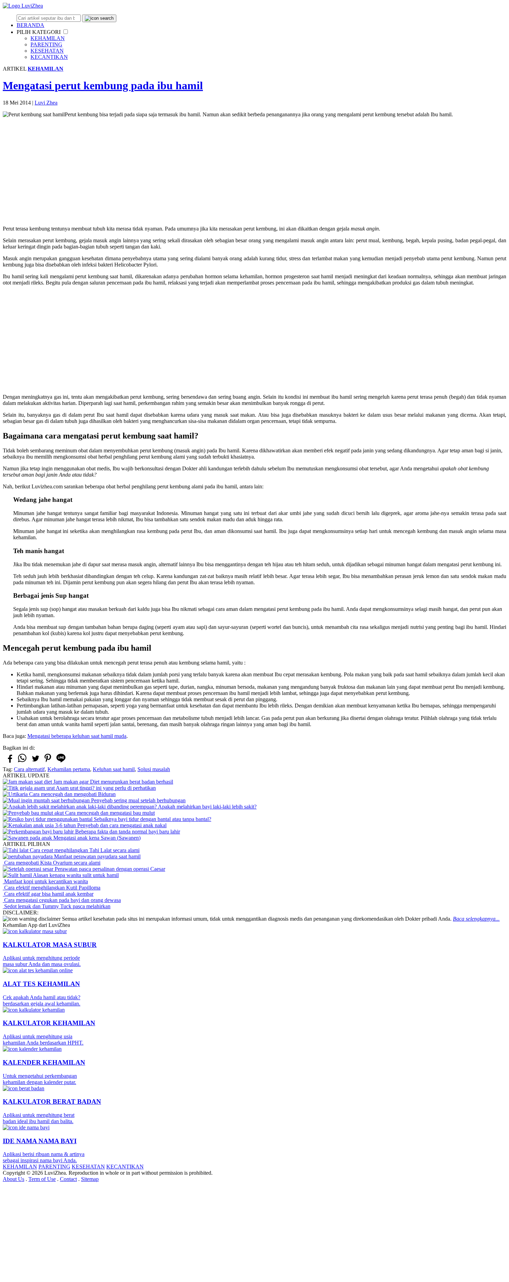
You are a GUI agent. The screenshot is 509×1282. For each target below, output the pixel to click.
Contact (68, 1179)
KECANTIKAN (49, 57)
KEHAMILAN (47, 38)
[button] (65, 31)
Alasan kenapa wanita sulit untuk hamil (75, 875)
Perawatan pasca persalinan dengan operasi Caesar (109, 869)
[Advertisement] (254, 171)
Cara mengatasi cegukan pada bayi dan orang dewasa (62, 900)
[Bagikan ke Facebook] (9, 762)
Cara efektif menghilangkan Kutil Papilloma (51, 888)
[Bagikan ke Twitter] (35, 762)
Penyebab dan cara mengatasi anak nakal (121, 825)
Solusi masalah (153, 769)
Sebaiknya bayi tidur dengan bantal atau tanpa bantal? (151, 819)
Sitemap (90, 1179)
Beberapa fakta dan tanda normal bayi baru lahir (127, 831)
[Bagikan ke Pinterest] (48, 762)
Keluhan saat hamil (114, 769)
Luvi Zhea (46, 103)
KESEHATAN (47, 51)
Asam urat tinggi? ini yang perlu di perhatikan (105, 788)
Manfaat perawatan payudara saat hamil (97, 856)
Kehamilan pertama (68, 769)
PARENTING (46, 44)
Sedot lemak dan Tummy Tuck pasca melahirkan (56, 906)
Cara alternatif (29, 769)
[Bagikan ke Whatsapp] (22, 762)
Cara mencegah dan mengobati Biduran (72, 794)
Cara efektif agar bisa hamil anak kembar (48, 894)
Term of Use (42, 1179)
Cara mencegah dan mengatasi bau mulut (109, 813)
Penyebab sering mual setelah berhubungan (138, 800)
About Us (13, 1179)
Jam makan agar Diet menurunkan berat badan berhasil (112, 782)
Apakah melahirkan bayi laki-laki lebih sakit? (207, 807)
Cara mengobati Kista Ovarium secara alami (51, 863)
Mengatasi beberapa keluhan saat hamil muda (76, 736)
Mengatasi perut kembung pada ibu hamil (103, 85)
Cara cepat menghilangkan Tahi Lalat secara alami (84, 850)
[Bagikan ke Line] (61, 762)
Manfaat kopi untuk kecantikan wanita (45, 881)
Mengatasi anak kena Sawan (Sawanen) (96, 838)
